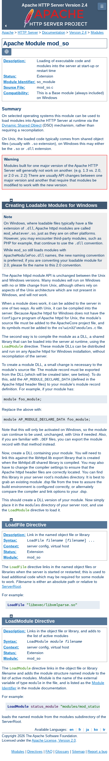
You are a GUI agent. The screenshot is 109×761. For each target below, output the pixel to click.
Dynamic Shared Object (22, 125)
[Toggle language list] (6, 51)
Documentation (53, 32)
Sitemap (78, 752)
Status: (9, 76)
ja (87, 730)
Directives (35, 752)
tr (104, 730)
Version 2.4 (78, 32)
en (72, 730)
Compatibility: (16, 93)
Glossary (62, 752)
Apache (7, 32)
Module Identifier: (19, 82)
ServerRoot (11, 586)
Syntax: (10, 540)
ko (96, 730)
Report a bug (97, 752)
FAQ (49, 752)
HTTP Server (28, 32)
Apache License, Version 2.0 (54, 740)
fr (80, 730)
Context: (11, 546)
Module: (10, 557)
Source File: (14, 87)
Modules (97, 32)
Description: (14, 61)
